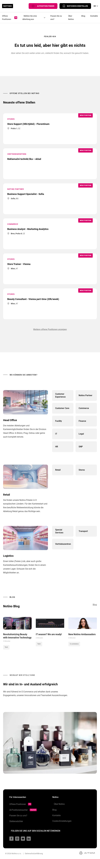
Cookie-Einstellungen (61, 821)
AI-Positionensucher (22, 810)
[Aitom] (87, 853)
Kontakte (94, 16)
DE (95, 6)
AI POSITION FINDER (45, 6)
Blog (83, 16)
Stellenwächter (16, 821)
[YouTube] (23, 839)
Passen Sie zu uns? (56, 17)
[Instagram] (17, 839)
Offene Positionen (9, 17)
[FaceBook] (11, 839)
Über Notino (71, 17)
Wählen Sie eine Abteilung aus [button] (29, 17)
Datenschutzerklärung (34, 853)
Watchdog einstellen (77, 6)
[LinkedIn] (29, 839)
